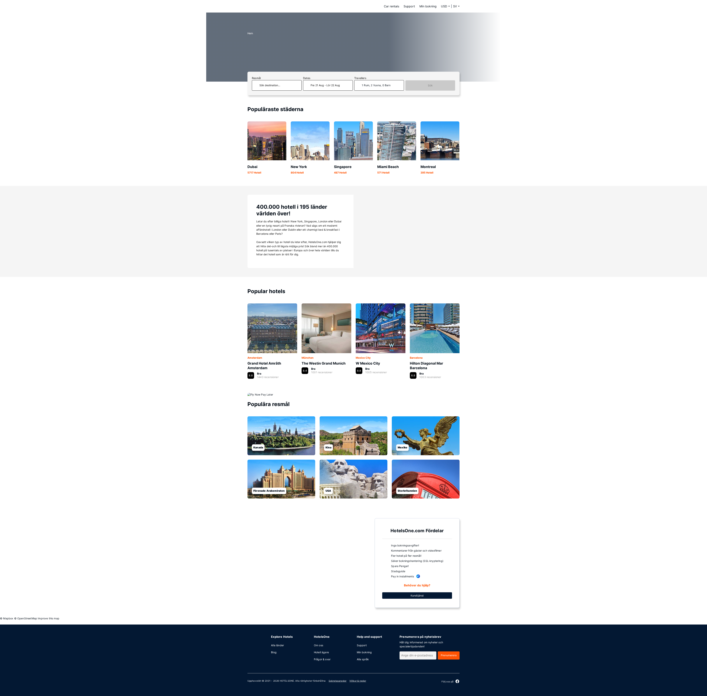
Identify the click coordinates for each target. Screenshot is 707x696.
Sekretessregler (338, 680)
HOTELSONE (287, 680)
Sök (430, 85)
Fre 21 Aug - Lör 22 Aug (325, 85)
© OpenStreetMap (25, 618)
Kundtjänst (417, 595)
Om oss (318, 645)
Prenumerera (449, 655)
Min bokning (428, 6)
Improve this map (48, 618)
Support (409, 6)
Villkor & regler (357, 680)
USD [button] (444, 6)
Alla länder (277, 645)
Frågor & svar (322, 659)
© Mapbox (6, 618)
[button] (456, 6)
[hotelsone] (270, 6)
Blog (274, 652)
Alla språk (363, 659)
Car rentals (391, 6)
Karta (308, 562)
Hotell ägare (321, 652)
